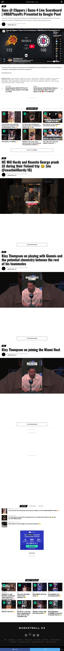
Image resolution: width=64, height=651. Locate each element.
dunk (57, 78)
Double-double (50, 78)
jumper (54, 79)
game (17, 79)
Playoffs (20, 640)
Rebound (41, 81)
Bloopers (13, 642)
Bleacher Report (38, 642)
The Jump (37, 640)
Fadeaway (5, 79)
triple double (20, 82)
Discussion (28, 640)
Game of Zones (51, 642)
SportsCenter (55, 640)
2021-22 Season (16, 78)
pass (28, 81)
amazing (23, 78)
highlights (35, 79)
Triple (13, 82)
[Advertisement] (32, 101)
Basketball (35, 78)
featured (11, 79)
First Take (45, 640)
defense (42, 78)
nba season (16, 81)
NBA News (11, 640)
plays (36, 81)
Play (32, 81)
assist (29, 78)
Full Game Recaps (24, 642)
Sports (48, 81)
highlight (28, 79)
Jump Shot (48, 79)
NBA (11, 81)
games (21, 79)
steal (52, 81)
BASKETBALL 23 (12, 25)
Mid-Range (5, 81)
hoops (42, 79)
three (57, 81)
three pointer (6, 82)
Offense (23, 81)
